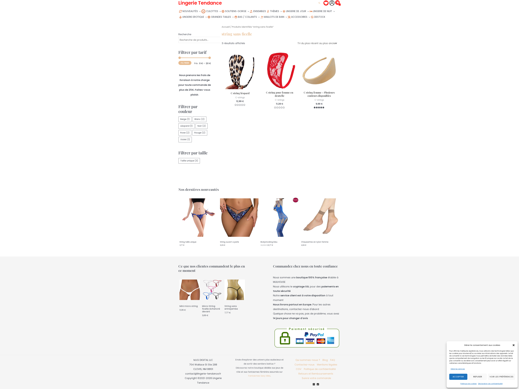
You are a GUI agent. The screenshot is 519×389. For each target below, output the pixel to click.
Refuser (477, 376)
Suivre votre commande (316, 378)
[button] (513, 345)
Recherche (184, 34)
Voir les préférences (501, 376)
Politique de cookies (468, 384)
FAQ (332, 360)
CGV (298, 369)
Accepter (458, 376)
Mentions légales (327, 364)
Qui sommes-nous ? (307, 360)
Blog (325, 360)
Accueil (226, 26)
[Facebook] (318, 384)
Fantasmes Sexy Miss (259, 375)
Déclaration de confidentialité (490, 384)
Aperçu (240, 86)
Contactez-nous (305, 364)
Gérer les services (458, 369)
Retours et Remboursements (315, 373)
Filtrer (185, 63)
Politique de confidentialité (320, 369)
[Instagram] (314, 384)
